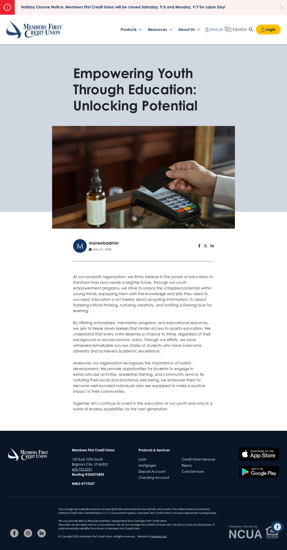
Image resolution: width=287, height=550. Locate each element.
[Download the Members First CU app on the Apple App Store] (259, 454)
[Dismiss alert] (280, 5)
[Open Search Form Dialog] (251, 29)
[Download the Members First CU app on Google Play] (259, 472)
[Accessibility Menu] (277, 527)
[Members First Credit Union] (34, 29)
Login (270, 29)
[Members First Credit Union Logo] (28, 454)
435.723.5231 (82, 469)
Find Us (216, 29)
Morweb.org (158, 536)
